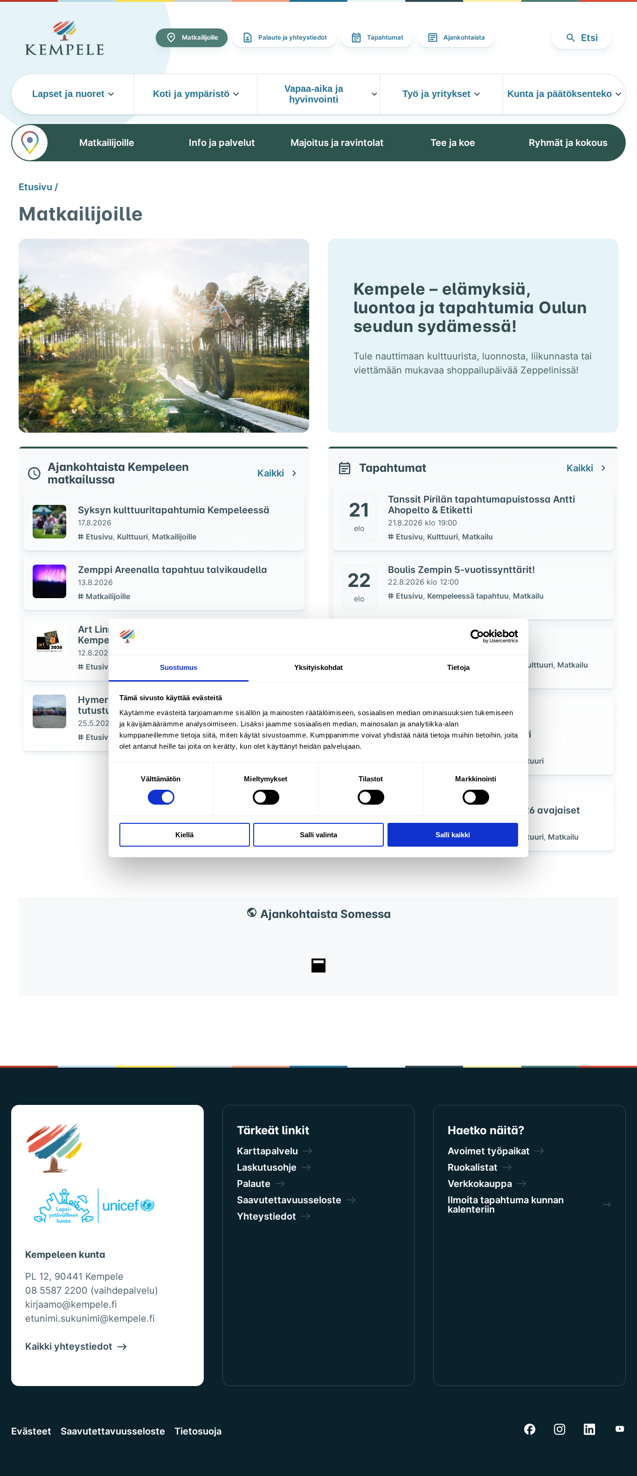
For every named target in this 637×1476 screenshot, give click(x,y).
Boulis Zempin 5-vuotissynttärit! (461, 569)
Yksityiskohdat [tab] (318, 667)
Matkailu (477, 536)
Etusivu (100, 536)
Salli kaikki (453, 835)
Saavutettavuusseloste (113, 1431)
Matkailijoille (174, 536)
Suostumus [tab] (179, 667)
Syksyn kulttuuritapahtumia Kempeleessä (174, 510)
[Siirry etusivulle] (64, 38)
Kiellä (184, 835)
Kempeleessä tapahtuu (469, 595)
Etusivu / (38, 187)
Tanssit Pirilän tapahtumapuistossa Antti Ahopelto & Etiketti (481, 505)
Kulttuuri (133, 536)
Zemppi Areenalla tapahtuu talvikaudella (172, 569)
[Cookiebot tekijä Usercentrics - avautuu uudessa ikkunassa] (477, 636)
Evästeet (31, 1431)
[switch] (266, 797)
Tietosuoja (198, 1431)
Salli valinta (318, 835)
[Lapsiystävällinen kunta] (94, 1207)
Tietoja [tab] (458, 667)
